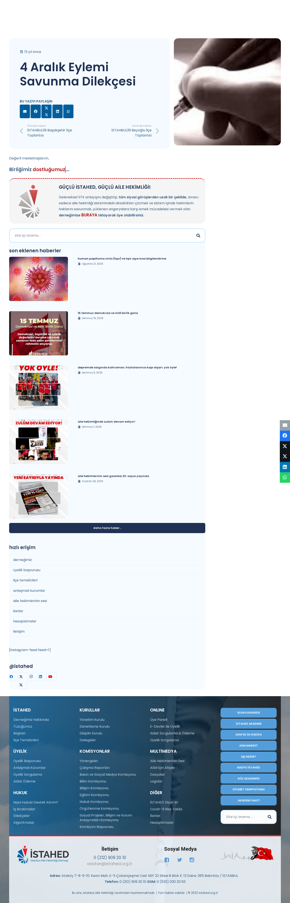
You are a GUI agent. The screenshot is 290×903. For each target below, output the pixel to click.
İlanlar (155, 815)
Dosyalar (157, 774)
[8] (247, 853)
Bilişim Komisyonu (94, 788)
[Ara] (198, 235)
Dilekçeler (21, 815)
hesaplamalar (25, 621)
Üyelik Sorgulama (27, 774)
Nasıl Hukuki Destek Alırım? (35, 802)
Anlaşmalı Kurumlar (29, 767)
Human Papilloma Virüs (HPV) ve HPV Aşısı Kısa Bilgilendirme (122, 259)
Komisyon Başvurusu (96, 826)
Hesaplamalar (162, 822)
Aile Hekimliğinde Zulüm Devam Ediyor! (106, 422)
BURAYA (89, 215)
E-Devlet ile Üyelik (165, 726)
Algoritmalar (23, 822)
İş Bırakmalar (24, 809)
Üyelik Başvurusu (27, 760)
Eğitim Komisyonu (94, 794)
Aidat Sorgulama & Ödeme (172, 733)
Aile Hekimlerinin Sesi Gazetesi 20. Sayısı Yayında (113, 476)
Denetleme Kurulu (95, 726)
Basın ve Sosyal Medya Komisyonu (108, 774)
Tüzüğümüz (22, 726)
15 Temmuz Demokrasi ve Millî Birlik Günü (108, 313)
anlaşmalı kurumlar (29, 590)
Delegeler (88, 740)
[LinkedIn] (42, 676)
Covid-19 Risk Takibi (166, 809)
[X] (23, 680)
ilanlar (18, 611)
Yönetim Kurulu (92, 719)
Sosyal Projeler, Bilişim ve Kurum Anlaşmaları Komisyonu (106, 817)
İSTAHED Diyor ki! (164, 802)
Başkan (19, 733)
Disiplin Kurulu (91, 733)
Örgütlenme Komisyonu (99, 808)
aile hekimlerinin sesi (30, 600)
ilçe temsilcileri (25, 580)
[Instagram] (33, 676)
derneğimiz (22, 559)
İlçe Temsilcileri (26, 740)
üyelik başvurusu (26, 570)
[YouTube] (52, 676)
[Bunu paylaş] (36, 111)
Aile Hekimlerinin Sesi (167, 760)
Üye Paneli (158, 719)
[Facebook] (13, 676)
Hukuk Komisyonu (94, 801)
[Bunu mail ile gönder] (25, 111)
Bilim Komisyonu (93, 781)
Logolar (156, 781)
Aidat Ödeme (24, 781)
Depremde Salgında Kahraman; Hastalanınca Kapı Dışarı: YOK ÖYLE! (127, 367)
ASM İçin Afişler (162, 767)
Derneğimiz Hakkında (31, 719)
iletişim (19, 631)
